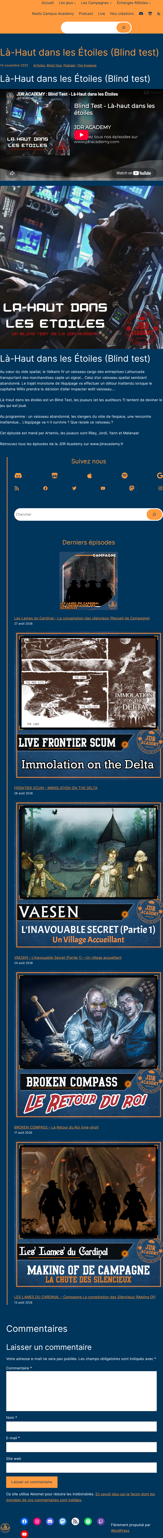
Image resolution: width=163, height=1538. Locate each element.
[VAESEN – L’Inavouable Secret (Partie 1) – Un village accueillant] (88, 876)
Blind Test (54, 65)
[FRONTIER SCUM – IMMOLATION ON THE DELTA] (88, 706)
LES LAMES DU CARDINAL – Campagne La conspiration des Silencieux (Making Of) (85, 1297)
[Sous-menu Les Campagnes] (111, 3)
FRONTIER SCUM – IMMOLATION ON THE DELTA (55, 788)
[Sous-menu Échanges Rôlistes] (150, 3)
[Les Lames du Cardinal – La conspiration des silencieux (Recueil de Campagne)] (88, 582)
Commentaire (19, 1368)
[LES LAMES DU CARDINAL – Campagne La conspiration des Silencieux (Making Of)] (88, 1215)
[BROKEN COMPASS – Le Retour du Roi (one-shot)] (88, 1045)
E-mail (13, 1438)
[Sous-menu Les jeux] (75, 3)
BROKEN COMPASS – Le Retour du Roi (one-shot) (56, 1127)
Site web (13, 1458)
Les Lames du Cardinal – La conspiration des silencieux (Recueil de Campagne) (82, 618)
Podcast (69, 65)
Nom (11, 1417)
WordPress (120, 1530)
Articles (39, 65)
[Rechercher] (124, 28)
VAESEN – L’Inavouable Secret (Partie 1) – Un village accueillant (68, 957)
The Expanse (87, 65)
